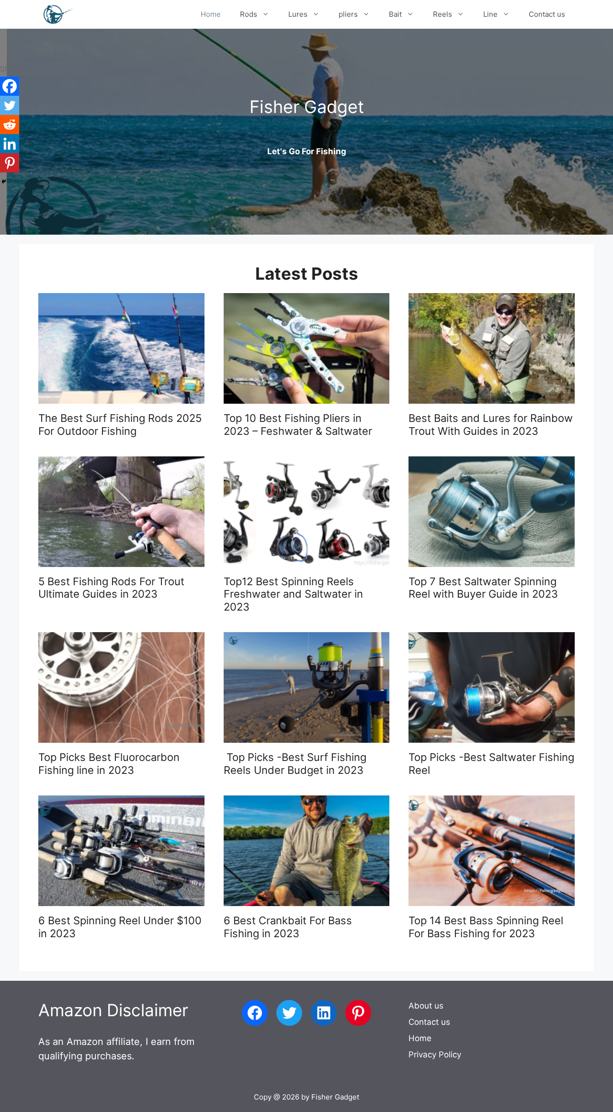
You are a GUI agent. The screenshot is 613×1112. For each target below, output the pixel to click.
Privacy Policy (435, 1054)
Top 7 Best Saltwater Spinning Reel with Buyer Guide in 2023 (483, 587)
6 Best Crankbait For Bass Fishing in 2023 (288, 926)
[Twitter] (9, 105)
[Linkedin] (9, 143)
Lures (297, 14)
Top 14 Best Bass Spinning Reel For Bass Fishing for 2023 (486, 926)
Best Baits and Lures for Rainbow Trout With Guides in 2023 (491, 424)
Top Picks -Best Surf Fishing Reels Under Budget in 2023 (295, 763)
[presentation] (121, 348)
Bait (395, 14)
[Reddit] (9, 124)
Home (211, 14)
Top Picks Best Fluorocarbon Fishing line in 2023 (109, 763)
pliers (348, 14)
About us (426, 1005)
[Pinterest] (9, 162)
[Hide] (4, 181)
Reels (442, 14)
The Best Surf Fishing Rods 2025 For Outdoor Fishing (120, 424)
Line (490, 14)
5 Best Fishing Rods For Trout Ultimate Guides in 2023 (111, 587)
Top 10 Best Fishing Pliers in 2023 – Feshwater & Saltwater (298, 424)
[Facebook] (9, 86)
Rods (248, 14)
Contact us (547, 14)
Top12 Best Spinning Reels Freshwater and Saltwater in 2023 (293, 594)
